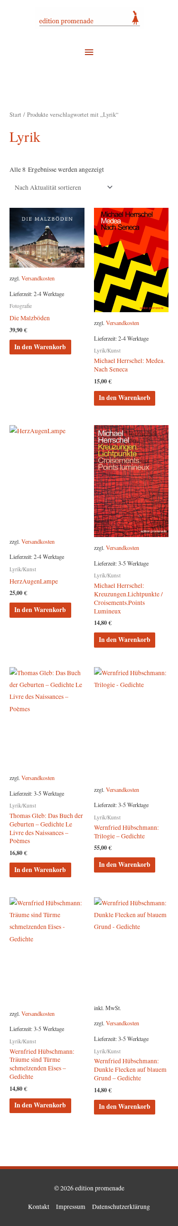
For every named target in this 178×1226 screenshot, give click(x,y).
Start (15, 115)
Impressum (70, 1206)
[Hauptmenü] (89, 52)
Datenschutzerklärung (121, 1206)
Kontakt (38, 1206)
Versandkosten (38, 278)
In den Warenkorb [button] (40, 347)
